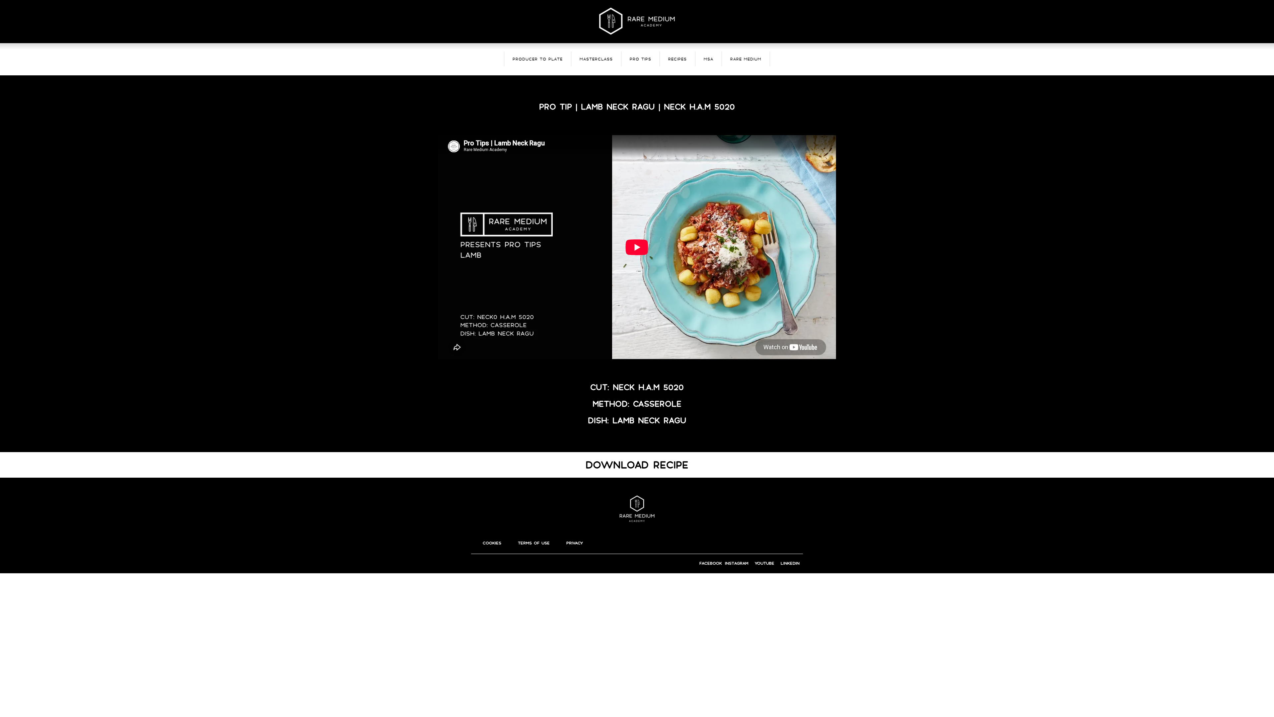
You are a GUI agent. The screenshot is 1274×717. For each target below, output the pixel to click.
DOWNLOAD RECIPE (637, 465)
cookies (492, 542)
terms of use (534, 542)
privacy (574, 542)
